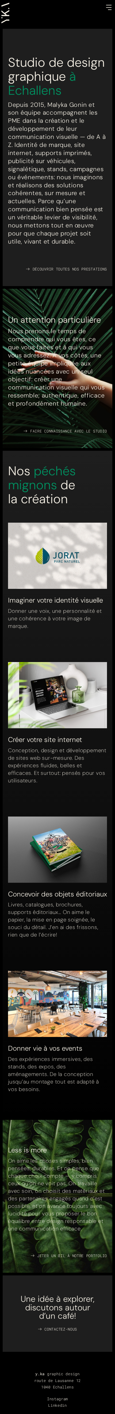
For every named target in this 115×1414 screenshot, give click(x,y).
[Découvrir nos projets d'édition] (57, 850)
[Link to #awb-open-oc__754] (109, 7)
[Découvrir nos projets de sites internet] (57, 695)
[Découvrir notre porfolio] (57, 1004)
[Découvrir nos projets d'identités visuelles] (57, 556)
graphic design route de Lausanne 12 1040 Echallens (57, 1380)
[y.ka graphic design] (5, 5)
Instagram (57, 1398)
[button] (57, 1329)
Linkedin (57, 1405)
